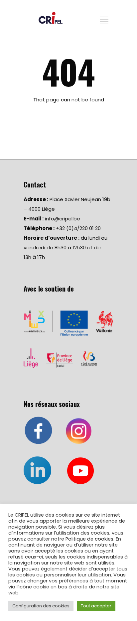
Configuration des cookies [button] (40, 606)
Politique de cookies (89, 539)
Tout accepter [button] (96, 606)
